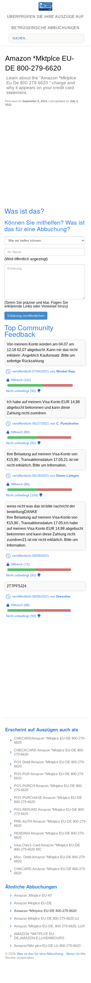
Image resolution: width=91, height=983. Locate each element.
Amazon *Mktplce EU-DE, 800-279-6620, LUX (49, 926)
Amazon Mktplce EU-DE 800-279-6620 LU (46, 918)
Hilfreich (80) (20, 432)
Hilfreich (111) (21, 380)
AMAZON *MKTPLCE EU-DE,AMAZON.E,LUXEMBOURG (39, 936)
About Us (73, 954)
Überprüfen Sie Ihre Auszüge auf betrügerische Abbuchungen (45, 22)
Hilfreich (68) (20, 605)
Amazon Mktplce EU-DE (33, 903)
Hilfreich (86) (20, 484)
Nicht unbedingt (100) (22, 495)
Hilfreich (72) (20, 564)
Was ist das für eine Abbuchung (40, 954)
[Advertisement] (45, 154)
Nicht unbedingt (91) (21, 443)
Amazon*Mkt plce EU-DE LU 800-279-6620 (47, 946)
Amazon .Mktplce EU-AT (33, 895)
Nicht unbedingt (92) (21, 391)
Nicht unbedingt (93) (21, 616)
